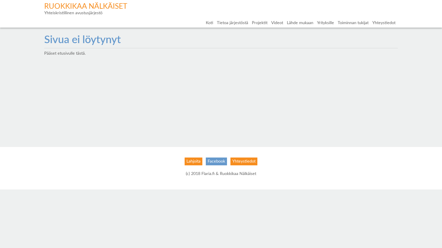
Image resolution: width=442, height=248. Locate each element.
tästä (80, 53)
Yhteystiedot (383, 23)
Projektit (260, 23)
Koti (209, 23)
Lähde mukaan (300, 23)
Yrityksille (325, 23)
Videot (277, 23)
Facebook (216, 161)
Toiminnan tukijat (353, 23)
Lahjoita (193, 161)
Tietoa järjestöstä (232, 23)
